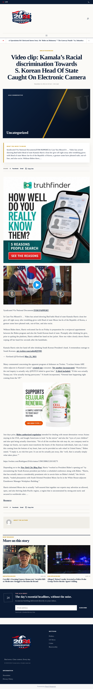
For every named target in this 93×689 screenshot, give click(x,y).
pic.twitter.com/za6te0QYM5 (29, 351)
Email (21, 168)
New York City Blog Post (31, 467)
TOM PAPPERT (41, 310)
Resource (7, 500)
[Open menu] (46, 35)
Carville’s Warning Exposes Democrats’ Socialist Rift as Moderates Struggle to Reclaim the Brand (24, 580)
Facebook (15, 168)
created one (38, 368)
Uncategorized (46, 50)
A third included (63, 371)
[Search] (88, 18)
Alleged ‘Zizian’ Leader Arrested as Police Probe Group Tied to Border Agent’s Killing (67, 580)
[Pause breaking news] (88, 40)
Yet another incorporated (63, 368)
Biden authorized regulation (28, 434)
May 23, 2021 (31, 356)
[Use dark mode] (88, 2)
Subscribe (83, 608)
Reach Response (50, 686)
